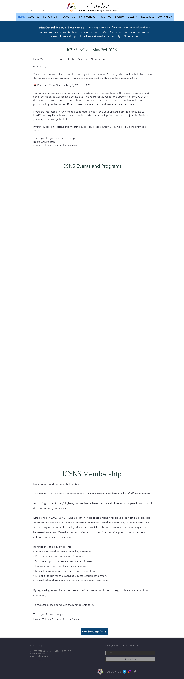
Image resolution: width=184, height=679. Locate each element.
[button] (34, 17)
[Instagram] (130, 672)
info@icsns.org (42, 115)
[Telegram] (124, 672)
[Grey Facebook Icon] (135, 672)
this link (62, 119)
